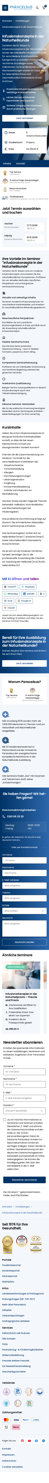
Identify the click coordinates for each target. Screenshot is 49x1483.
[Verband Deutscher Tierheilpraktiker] (28, 1392)
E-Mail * (7, 1092)
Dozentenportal (10, 1270)
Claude (11, 607)
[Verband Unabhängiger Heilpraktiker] (18, 1392)
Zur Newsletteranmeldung (16, 1366)
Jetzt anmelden (24, 118)
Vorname (7, 854)
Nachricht (7, 918)
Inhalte (7, 163)
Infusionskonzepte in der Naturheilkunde (22, 27)
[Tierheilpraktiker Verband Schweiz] (18, 1403)
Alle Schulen (8, 1338)
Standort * (8, 1105)
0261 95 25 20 (15, 816)
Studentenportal (11, 1265)
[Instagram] (22, 1441)
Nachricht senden (24, 942)
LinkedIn (31, 593)
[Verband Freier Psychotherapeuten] (6, 1392)
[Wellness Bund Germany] (6, 1403)
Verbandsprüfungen (13, 1315)
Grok (9, 600)
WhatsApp (12, 593)
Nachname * (10, 1078)
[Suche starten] (37, 8)
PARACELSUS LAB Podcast (16, 1333)
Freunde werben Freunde (15, 1360)
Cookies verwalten (12, 1466)
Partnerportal (9, 1276)
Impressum (8, 1454)
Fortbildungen (23, 21)
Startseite (7, 21)
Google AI (26, 600)
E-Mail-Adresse (10, 880)
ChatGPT (11, 586)
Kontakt (20, 163)
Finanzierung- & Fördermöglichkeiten (22, 1349)
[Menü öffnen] (5, 8)
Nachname (8, 867)
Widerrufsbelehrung (13, 1355)
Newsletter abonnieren (24, 1179)
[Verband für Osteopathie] (40, 1392)
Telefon (6, 892)
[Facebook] (36, 1441)
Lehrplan (7, 1310)
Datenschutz (9, 1460)
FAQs (5, 1344)
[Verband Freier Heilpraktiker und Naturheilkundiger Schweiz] (29, 1403)
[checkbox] (4, 1119)
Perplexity (30, 586)
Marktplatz (8, 1281)
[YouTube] (29, 1441)
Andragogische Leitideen (16, 1321)
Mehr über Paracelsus (14, 1304)
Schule (5, 905)
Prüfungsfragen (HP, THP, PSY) (18, 1299)
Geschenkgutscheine (14, 1371)
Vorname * (9, 1066)
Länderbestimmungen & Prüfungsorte (23, 1293)
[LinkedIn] (44, 1441)
